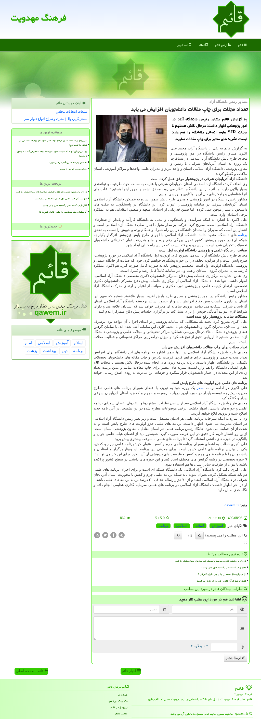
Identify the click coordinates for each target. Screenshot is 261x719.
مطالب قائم (121, 713)
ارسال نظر (234, 658)
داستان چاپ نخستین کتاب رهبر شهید (68, 162)
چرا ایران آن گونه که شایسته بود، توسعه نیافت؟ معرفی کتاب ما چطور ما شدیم (52, 153)
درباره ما (122, 694)
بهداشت (49, 351)
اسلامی (181, 526)
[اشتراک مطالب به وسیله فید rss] (97, 535)
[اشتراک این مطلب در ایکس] (105, 535)
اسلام (202, 45)
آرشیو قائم (221, 45)
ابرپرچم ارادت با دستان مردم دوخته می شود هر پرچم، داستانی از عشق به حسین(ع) (53, 142)
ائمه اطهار (183, 45)
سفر (200, 388)
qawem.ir (232, 505)
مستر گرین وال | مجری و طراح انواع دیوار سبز (55, 119)
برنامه (242, 235)
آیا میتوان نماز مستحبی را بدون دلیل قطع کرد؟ (222, 574)
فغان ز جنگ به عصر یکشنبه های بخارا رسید (223, 567)
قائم (241, 45)
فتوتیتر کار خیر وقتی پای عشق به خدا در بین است (61, 198)
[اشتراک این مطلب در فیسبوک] (113, 535)
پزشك (32, 351)
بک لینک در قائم (118, 701)
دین (65, 351)
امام (28, 343)
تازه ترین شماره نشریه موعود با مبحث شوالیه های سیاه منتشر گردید (210, 560)
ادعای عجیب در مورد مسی (73, 169)
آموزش (217, 526)
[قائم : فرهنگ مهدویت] (231, 19)
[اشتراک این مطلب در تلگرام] (121, 535)
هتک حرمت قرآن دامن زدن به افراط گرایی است (221, 580)
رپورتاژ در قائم (119, 707)
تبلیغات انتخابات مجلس (71, 111)
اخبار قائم (129, 671)
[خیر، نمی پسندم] (178, 535)
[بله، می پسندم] (199, 535)
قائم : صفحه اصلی (30, 671)
